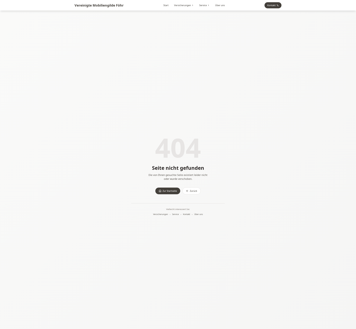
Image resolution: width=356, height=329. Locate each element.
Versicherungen (182, 5)
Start (166, 5)
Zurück (193, 190)
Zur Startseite (170, 190)
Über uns (220, 5)
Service (203, 5)
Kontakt (271, 5)
